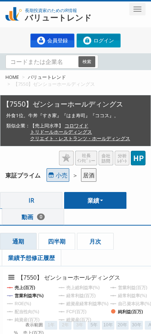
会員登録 (57, 40)
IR (31, 200)
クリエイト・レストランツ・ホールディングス (80, 138)
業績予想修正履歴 (31, 258)
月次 (95, 241)
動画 (32, 217)
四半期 (57, 241)
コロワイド (76, 125)
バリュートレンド (47, 77)
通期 (18, 241)
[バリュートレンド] (13, 6)
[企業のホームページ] (138, 155)
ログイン (103, 40)
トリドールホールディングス (61, 131)
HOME (12, 77)
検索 (86, 61)
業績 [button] (93, 200)
